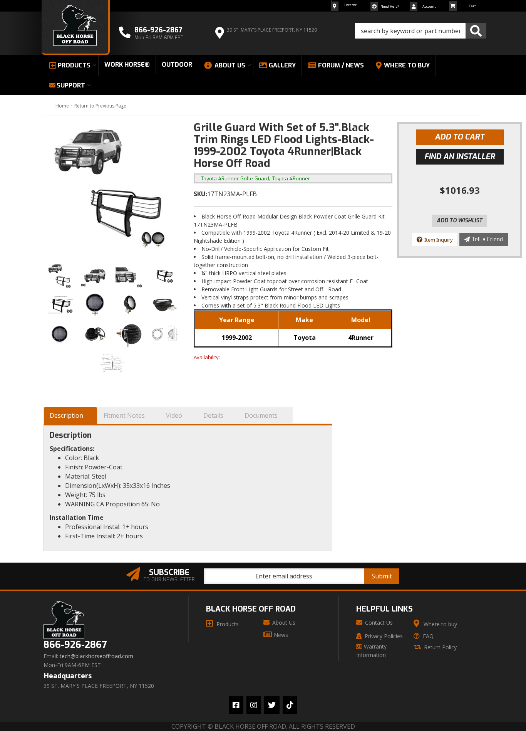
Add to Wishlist (459, 220)
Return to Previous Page (100, 106)
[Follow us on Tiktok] (290, 705)
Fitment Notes (124, 415)
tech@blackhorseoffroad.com (96, 656)
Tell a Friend (487, 239)
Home (62, 106)
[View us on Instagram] (253, 705)
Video (174, 415)
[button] (420, 31)
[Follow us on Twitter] (272, 705)
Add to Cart (459, 137)
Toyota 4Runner (291, 178)
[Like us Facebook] (236, 705)
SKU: (200, 194)
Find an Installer (459, 156)
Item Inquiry (438, 239)
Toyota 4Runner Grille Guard (235, 178)
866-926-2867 (75, 645)
